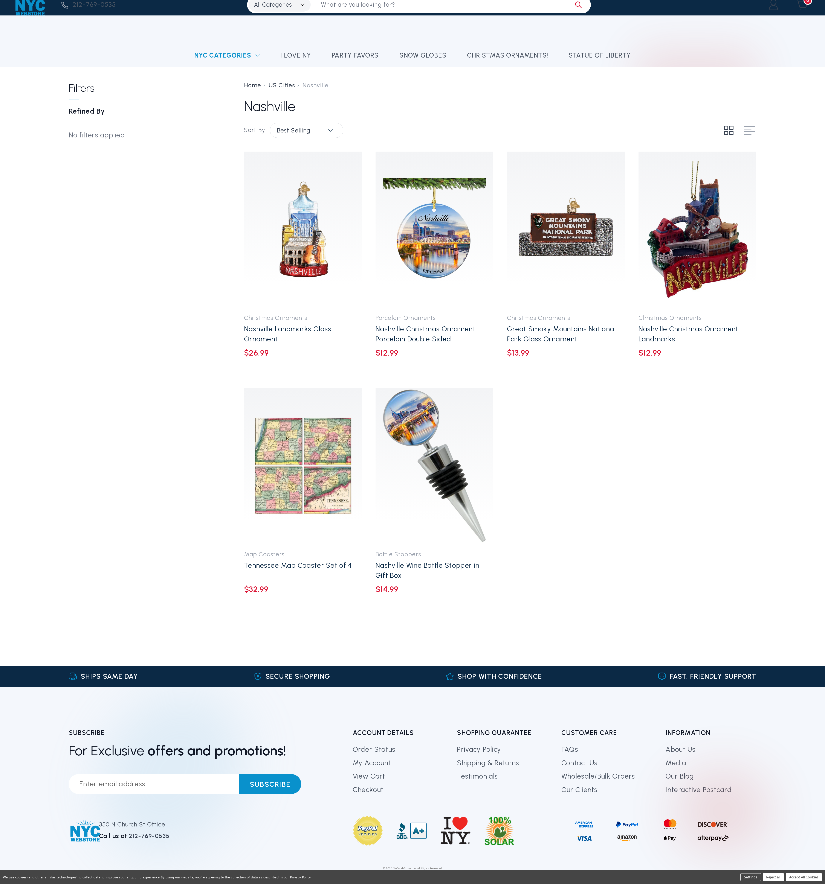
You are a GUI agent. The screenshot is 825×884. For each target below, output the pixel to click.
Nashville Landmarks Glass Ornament (287, 334)
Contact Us (579, 763)
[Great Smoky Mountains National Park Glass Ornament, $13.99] (565, 229)
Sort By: (255, 130)
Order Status (374, 749)
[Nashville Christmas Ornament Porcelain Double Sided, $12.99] (434, 229)
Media (676, 763)
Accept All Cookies (804, 877)
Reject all (773, 877)
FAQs (569, 749)
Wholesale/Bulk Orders (598, 776)
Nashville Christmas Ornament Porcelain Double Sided (425, 334)
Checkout (368, 790)
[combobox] (306, 130)
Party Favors (355, 55)
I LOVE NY (295, 55)
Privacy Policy (479, 749)
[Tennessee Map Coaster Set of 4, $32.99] (302, 466)
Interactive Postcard (699, 790)
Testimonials (477, 776)
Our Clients (579, 790)
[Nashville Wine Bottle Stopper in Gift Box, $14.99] (434, 466)
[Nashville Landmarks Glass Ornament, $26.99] (302, 229)
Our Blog (680, 776)
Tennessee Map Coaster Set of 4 (298, 565)
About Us (680, 749)
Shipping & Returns (488, 763)
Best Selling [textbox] (293, 130)
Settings (750, 877)
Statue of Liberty (600, 55)
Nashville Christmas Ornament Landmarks (688, 334)
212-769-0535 (94, 5)
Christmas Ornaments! (507, 55)
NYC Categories (222, 55)
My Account (372, 763)
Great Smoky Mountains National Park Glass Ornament (561, 334)
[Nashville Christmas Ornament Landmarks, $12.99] (697, 229)
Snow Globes (422, 55)
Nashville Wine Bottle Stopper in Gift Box (427, 570)
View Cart (369, 776)
